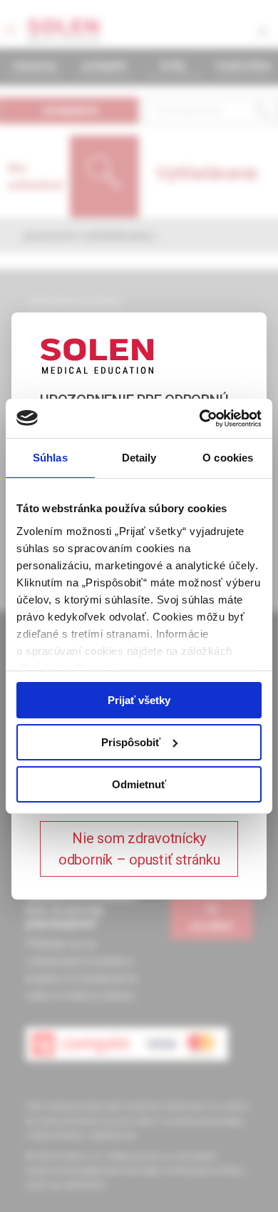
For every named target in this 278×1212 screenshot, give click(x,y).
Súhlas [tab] (50, 458)
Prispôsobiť (130, 742)
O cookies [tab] (227, 458)
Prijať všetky (139, 700)
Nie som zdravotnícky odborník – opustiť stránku (139, 849)
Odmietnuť (139, 784)
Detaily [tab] (139, 458)
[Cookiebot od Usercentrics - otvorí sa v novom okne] (200, 418)
